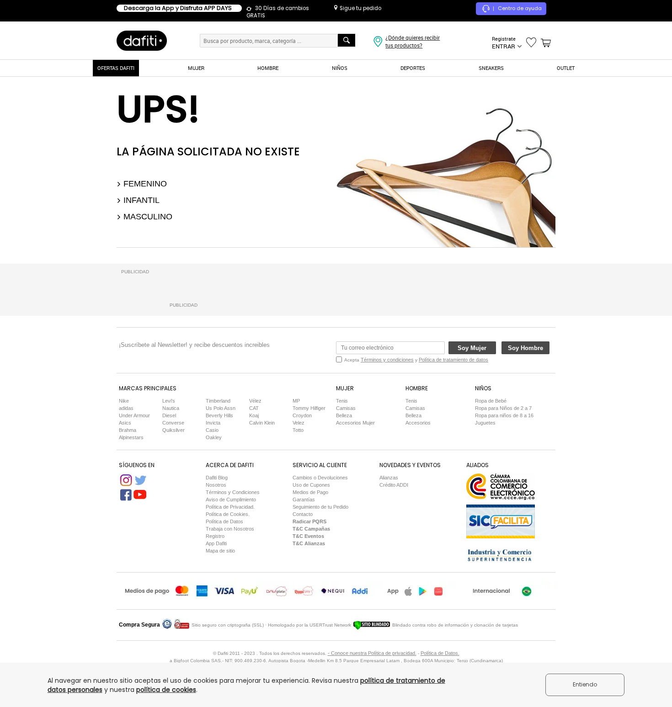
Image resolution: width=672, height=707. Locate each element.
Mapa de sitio (220, 550)
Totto (298, 430)
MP (296, 401)
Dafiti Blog (217, 477)
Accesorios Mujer (355, 422)
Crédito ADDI (393, 485)
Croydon (302, 415)
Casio (212, 430)
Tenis (342, 401)
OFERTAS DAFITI (115, 67)
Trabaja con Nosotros (230, 529)
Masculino (146, 216)
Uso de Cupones (311, 485)
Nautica (170, 408)
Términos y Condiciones (233, 492)
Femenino (144, 183)
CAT (254, 408)
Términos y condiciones (387, 359)
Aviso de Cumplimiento (231, 499)
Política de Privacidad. (230, 507)
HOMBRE (267, 67)
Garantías (304, 499)
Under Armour (134, 415)
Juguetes (485, 422)
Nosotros (216, 485)
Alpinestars (131, 437)
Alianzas (388, 477)
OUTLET (566, 67)
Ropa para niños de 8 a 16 (504, 415)
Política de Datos (224, 521)
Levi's (168, 401)
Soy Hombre (525, 348)
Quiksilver (173, 430)
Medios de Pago (310, 492)
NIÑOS (339, 67)
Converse (173, 422)
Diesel (169, 415)
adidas (126, 408)
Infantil (140, 200)
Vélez (255, 401)
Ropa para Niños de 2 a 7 (503, 408)
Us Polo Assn (220, 408)
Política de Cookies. (228, 514)
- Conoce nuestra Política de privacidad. (372, 653)
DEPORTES (412, 67)
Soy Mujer (472, 348)
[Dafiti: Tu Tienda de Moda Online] (142, 40)
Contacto (303, 514)
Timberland (218, 401)
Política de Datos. (440, 653)
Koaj (254, 415)
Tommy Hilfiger (309, 408)
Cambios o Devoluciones (320, 477)
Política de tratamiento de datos (453, 359)
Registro (215, 536)
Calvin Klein (262, 422)
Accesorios (418, 422)
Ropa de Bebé (491, 401)
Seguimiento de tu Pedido (320, 507)
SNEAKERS (491, 67)
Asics (125, 422)
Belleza (344, 415)
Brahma (127, 430)
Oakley (214, 437)
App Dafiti (216, 543)
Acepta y (416, 359)
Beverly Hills (219, 415)
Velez (298, 422)
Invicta (213, 422)
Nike (124, 401)
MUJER (196, 67)
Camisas (346, 408)
